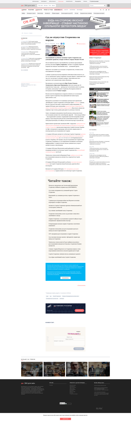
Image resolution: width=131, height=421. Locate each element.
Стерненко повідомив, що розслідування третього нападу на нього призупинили (63, 229)
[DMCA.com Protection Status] (62, 404)
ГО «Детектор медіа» (94, 1)
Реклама (51, 385)
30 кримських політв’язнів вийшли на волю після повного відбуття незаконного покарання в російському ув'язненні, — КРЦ (31, 65)
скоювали (77, 102)
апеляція (62, 298)
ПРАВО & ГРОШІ (48, 9)
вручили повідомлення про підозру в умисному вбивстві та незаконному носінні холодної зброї (65, 136)
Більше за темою (28, 359)
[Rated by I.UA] (68, 404)
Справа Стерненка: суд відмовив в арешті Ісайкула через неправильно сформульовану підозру (65, 219)
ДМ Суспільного (52, 1)
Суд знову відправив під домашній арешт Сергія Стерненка (63, 191)
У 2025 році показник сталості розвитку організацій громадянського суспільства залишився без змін (30, 53)
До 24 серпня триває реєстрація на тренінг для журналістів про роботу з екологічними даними (31, 43)
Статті (66, 9)
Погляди (79, 9)
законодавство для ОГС (67, 13)
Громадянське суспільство (52, 298)
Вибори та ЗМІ (72, 391)
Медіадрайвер (78, 1)
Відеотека (72, 390)
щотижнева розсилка (63, 305)
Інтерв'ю (72, 9)
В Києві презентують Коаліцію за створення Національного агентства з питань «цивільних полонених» (31, 48)
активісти (48, 13)
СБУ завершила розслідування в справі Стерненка (63, 234)
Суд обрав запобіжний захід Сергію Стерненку (62, 257)
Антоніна (85, 1)
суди (47, 296)
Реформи (31, 9)
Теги (50, 5)
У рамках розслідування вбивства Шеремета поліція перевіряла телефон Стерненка (64, 201)
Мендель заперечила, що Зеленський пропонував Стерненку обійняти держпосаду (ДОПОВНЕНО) (63, 186)
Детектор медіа (35, 1)
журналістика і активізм (86, 13)
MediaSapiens (44, 1)
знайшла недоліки (75, 155)
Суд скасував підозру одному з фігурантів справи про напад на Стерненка (64, 238)
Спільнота (38, 9)
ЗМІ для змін (60, 1)
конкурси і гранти (31, 13)
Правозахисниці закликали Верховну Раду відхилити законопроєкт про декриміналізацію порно (99, 78)
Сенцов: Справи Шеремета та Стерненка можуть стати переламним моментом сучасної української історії (64, 250)
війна (24, 13)
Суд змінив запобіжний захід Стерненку (60, 210)
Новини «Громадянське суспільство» (70, 296)
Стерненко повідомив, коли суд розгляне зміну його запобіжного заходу (64, 214)
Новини (24, 9)
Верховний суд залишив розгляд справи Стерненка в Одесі (64, 196)
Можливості (58, 9)
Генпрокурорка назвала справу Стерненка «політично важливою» (64, 224)
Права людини (56, 13)
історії (76, 13)
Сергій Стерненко (57, 296)
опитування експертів (99, 13)
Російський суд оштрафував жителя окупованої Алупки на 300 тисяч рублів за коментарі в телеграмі (31, 60)
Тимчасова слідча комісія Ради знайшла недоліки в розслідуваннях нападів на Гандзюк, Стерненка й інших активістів (65, 244)
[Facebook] (61, 43)
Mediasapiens (72, 386)
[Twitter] (63, 43)
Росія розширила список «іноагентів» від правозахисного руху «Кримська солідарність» (98, 83)
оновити (78, 331)
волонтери (40, 13)
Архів (53, 5)
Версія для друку (81, 43)
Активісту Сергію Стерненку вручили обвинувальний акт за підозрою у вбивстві (65, 206)
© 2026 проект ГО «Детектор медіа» (101, 387)
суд (50, 296)
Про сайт (40, 5)
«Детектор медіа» (81, 285)
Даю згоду (65, 418)
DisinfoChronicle (69, 1)
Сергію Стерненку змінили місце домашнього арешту (64, 254)
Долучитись (65, 278)
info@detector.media (100, 388)
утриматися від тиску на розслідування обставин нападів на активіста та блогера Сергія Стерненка (65, 125)
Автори (46, 5)
